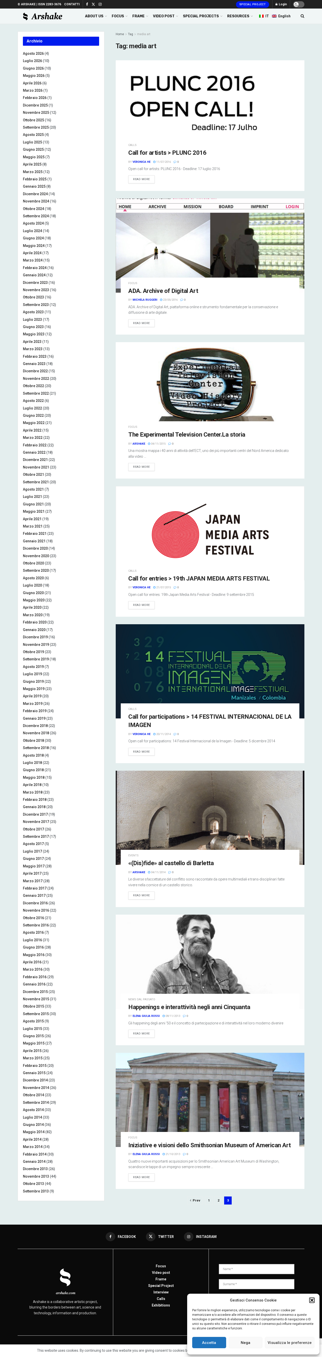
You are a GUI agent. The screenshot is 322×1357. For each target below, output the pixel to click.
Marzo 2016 (33, 969)
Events (133, 855)
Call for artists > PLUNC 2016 (167, 152)
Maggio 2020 (34, 600)
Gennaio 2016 (34, 984)
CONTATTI (72, 4)
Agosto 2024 (33, 223)
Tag (130, 34)
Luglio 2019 (32, 674)
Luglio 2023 (32, 320)
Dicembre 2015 (35, 992)
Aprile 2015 (32, 1051)
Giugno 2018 (33, 770)
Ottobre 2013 (33, 1184)
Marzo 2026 (33, 90)
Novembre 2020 (36, 556)
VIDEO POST (164, 16)
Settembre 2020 (36, 570)
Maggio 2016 (34, 955)
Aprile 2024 (32, 253)
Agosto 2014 (33, 1110)
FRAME (138, 16)
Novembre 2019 (36, 645)
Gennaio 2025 (34, 186)
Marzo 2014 (33, 1147)
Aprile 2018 (32, 785)
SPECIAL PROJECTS (201, 16)
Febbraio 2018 (35, 800)
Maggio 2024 (34, 246)
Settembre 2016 (36, 925)
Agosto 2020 (33, 578)
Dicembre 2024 (35, 194)
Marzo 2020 (33, 615)
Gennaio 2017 (34, 896)
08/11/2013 (172, 1016)
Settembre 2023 (36, 305)
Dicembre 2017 (35, 814)
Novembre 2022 (36, 379)
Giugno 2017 (33, 859)
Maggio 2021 (34, 511)
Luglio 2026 (32, 61)
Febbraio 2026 (35, 98)
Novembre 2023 (36, 290)
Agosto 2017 (33, 844)
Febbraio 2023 (35, 356)
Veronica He (141, 162)
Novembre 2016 (36, 910)
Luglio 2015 (32, 1029)
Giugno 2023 (33, 327)
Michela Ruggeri (145, 299)
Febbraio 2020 (35, 622)
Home (120, 34)
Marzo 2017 (33, 881)
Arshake (139, 443)
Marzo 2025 (33, 172)
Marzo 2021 (33, 526)
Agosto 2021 (33, 489)
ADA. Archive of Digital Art (163, 290)
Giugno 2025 (33, 149)
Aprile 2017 (32, 873)
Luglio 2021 (32, 497)
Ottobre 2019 (33, 652)
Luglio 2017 (32, 851)
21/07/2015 (163, 587)
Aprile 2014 (32, 1139)
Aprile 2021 (32, 519)
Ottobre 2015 (33, 1006)
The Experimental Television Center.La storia (186, 434)
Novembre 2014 (36, 1088)
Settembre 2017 (36, 836)
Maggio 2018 (34, 777)
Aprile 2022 (32, 430)
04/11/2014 (158, 872)
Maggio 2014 (34, 1132)
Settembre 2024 (36, 216)
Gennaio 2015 (34, 1073)
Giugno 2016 (33, 947)
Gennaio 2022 (34, 452)
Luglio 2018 (32, 763)
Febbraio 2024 (35, 268)
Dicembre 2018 (35, 726)
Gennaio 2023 (34, 364)
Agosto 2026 (33, 53)
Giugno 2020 (33, 593)
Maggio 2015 (34, 1043)
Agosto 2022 (33, 401)
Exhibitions (161, 1305)
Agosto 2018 (33, 755)
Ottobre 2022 (33, 386)
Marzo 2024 (33, 260)
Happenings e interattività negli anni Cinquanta (189, 1007)
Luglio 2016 (32, 940)
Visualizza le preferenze (290, 1342)
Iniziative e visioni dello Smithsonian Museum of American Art (209, 1145)
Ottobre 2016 (33, 918)
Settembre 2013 (36, 1191)
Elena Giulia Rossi (146, 1016)
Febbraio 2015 (35, 1066)
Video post (161, 1273)
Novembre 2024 (36, 201)
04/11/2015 (158, 443)
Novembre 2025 (36, 113)
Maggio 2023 (34, 334)
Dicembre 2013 (35, 1169)
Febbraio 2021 (35, 534)
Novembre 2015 (36, 999)
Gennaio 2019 (34, 718)
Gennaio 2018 (34, 807)
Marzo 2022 (33, 438)
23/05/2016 (170, 299)
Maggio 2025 (34, 157)
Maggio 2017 (34, 866)
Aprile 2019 (32, 696)
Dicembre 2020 (35, 548)
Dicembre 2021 (35, 460)
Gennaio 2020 (34, 630)
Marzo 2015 (33, 1058)
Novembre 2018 (36, 733)
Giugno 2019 (33, 682)
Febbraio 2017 (35, 888)
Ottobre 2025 (33, 120)
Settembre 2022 (36, 393)
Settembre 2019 (36, 659)
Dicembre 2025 (35, 105)
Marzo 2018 (33, 792)
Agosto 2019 (33, 667)
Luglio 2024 (32, 231)
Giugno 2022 (33, 415)
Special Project (252, 4)
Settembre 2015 (36, 1014)
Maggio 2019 (34, 689)
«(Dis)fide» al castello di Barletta (171, 863)
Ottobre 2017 (33, 829)
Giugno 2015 (33, 1036)
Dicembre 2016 (35, 903)
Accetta (209, 1342)
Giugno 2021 (33, 504)
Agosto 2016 (33, 932)
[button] (311, 1300)
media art (143, 34)
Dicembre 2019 (35, 637)
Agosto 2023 (33, 312)
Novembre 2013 (36, 1176)
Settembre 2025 (36, 127)
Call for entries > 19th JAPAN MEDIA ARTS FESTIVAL (199, 578)
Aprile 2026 (32, 83)
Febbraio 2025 (35, 179)
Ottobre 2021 (33, 475)
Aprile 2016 (32, 962)
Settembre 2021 (36, 482)
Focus (132, 283)
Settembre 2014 (36, 1103)
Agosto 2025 (33, 135)
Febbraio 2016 (35, 977)
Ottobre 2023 (33, 297)
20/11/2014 (163, 734)
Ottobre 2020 (33, 563)
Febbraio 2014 (35, 1154)
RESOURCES (238, 16)
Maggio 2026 (34, 76)
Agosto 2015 (33, 1021)
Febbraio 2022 (35, 445)
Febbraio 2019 (35, 711)
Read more (141, 179)
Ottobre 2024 (33, 209)
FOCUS (118, 16)
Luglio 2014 (32, 1117)
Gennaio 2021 (34, 541)
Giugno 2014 (33, 1125)
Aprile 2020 (32, 607)
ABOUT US (94, 16)
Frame (160, 1279)
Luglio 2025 (32, 142)
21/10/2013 (172, 1154)
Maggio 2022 (34, 423)
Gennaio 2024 (34, 275)
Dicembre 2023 (35, 283)
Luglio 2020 (32, 585)
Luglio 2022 (32, 408)
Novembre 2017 (36, 822)
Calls (132, 145)
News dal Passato (141, 999)
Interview (161, 1292)
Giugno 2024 (33, 238)
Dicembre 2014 (35, 1080)
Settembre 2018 (36, 748)
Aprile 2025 (32, 164)
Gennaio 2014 (34, 1162)
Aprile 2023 (32, 342)
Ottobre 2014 (33, 1095)
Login (282, 4)
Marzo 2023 (33, 349)
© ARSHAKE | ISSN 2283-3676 (39, 4)
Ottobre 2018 (33, 741)
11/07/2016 (163, 162)
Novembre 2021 (36, 467)
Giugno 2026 (33, 68)
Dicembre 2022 (35, 371)
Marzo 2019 (33, 704)
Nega (245, 1342)
